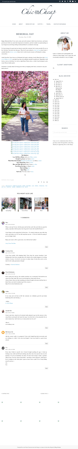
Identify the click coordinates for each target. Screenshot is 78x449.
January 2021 (59, 98)
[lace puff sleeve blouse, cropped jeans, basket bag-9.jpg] (25, 146)
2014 (56, 110)
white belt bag (37, 50)
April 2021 (58, 93)
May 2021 (58, 86)
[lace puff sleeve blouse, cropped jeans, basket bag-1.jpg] (25, 148)
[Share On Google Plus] (44, 182)
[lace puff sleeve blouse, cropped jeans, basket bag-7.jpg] (25, 153)
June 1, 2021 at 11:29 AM (10, 293)
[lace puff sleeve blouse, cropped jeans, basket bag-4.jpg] (25, 142)
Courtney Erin (9, 251)
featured (28, 185)
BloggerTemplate (58, 447)
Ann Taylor (9, 185)
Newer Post (6, 393)
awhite (7, 291)
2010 (56, 117)
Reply (46, 246)
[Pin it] (47, 182)
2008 (56, 120)
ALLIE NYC (8, 311)
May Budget (58, 89)
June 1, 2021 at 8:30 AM (9, 252)
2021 (56, 79)
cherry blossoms (16, 185)
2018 (56, 103)
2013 (56, 112)
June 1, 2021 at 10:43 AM (10, 274)
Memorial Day (59, 88)
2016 (56, 107)
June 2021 (58, 84)
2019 (56, 101)
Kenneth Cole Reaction (26, 160)
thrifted (8, 187)
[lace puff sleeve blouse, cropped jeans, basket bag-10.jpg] (25, 151)
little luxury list (9, 332)
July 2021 (58, 83)
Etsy (29, 168)
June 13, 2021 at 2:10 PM (10, 349)
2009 (56, 119)
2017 (56, 105)
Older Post (44, 393)
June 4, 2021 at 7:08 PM (9, 312)
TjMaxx (13, 187)
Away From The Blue (10, 243)
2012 (56, 113)
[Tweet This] (38, 182)
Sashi (28, 170)
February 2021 (59, 96)
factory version (13, 52)
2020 (56, 100)
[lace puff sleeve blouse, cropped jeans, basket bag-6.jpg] (25, 144)
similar (35, 157)
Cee (6, 347)
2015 (56, 108)
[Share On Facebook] (41, 182)
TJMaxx (31, 157)
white (26, 187)
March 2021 (58, 95)
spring (36, 185)
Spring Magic (59, 91)
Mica (6, 222)
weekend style (20, 187)
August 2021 (58, 81)
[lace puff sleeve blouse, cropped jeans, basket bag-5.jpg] (25, 149)
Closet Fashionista (9, 272)
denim (23, 185)
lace (33, 185)
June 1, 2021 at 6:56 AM (9, 224)
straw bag (41, 185)
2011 (56, 115)
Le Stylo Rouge (9, 303)
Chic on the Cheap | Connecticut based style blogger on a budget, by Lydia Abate (35, 447)
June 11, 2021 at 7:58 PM (10, 333)
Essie (32, 171)
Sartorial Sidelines (15, 264)
